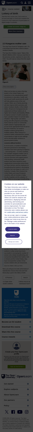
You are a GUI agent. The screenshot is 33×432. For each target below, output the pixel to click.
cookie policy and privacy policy (17, 212)
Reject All (12, 235)
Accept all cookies (12, 229)
